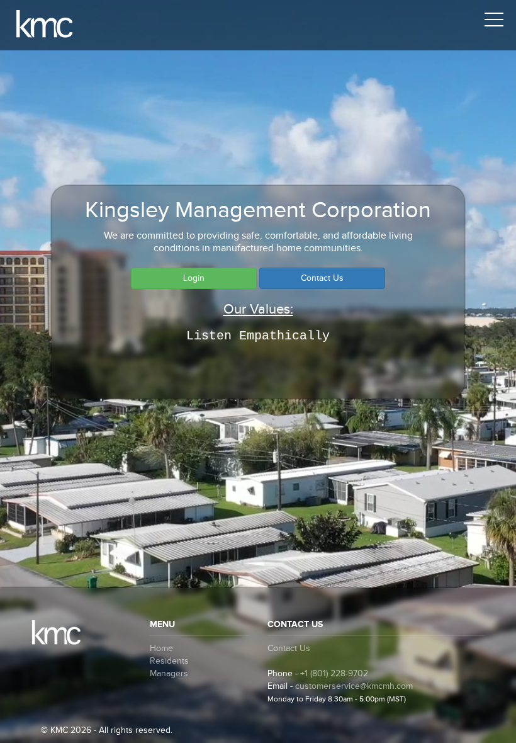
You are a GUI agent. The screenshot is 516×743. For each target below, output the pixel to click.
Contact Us (322, 278)
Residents (169, 661)
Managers (169, 674)
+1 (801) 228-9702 (334, 674)
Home (161, 649)
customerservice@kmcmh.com (354, 686)
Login (194, 278)
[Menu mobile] (494, 22)
